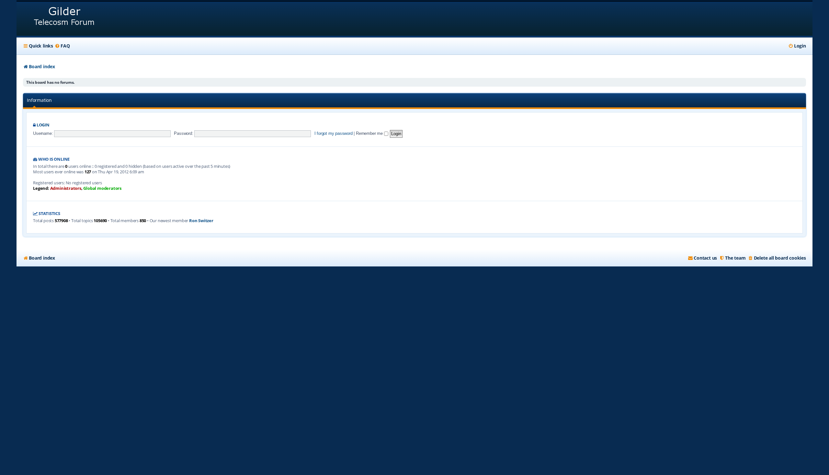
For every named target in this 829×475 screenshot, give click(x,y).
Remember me (370, 133)
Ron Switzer (201, 220)
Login (43, 125)
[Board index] (65, 19)
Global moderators (102, 188)
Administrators (65, 188)
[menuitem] (62, 46)
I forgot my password (333, 133)
